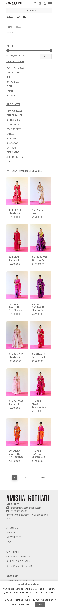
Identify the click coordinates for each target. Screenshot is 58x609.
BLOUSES (11, 138)
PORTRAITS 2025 (15, 67)
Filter (46, 56)
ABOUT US (12, 527)
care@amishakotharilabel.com (25, 507)
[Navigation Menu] (50, 3)
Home (9, 26)
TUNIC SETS (12, 124)
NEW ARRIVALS (14, 110)
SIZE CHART (12, 552)
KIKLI (9, 77)
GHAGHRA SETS (15, 115)
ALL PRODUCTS (14, 156)
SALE (9, 161)
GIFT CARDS (12, 152)
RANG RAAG (13, 81)
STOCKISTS (12, 576)
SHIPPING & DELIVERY (18, 561)
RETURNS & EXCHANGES (19, 565)
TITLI (9, 86)
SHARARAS (12, 143)
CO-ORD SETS (13, 129)
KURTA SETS (13, 119)
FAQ (8, 541)
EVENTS (10, 532)
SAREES (10, 133)
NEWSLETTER (13, 537)
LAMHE (10, 90)
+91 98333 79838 (18, 511)
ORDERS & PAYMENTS (18, 556)
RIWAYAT (11, 95)
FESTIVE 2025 (13, 72)
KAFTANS (11, 147)
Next (43, 477)
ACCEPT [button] (40, 604)
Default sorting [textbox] (16, 16)
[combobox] (20, 16)
